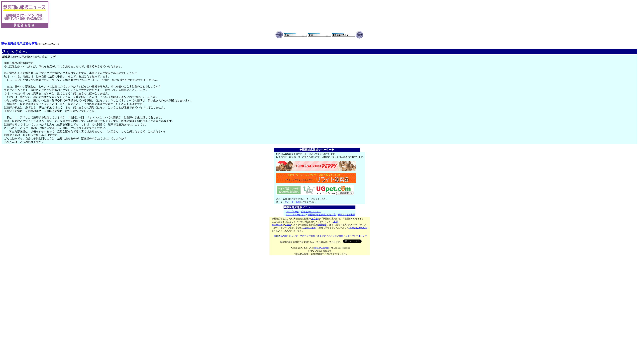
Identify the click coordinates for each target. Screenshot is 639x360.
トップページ (292, 211)
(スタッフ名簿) (309, 227)
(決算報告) (322, 224)
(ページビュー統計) (358, 227)
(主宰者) (315, 218)
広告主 (288, 224)
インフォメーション (296, 214)
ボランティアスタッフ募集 (330, 235)
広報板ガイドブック (311, 211)
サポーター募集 (292, 202)
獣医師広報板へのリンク (286, 235)
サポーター (277, 224)
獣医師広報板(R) (322, 247)
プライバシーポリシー (356, 235)
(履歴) (335, 221)
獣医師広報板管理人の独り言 (322, 214)
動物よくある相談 (346, 214)
